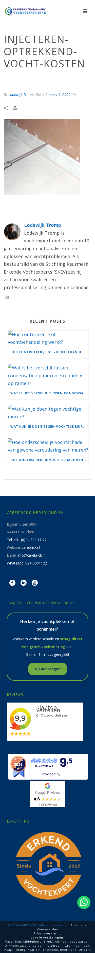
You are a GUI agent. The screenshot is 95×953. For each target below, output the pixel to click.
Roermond (68, 949)
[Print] (17, 108)
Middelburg (32, 941)
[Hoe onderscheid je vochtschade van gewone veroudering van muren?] (48, 446)
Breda (48, 941)
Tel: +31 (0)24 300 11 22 (27, 539)
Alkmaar (61, 941)
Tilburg (19, 949)
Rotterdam (54, 945)
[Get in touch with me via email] (7, 298)
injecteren (25, 77)
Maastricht (13, 941)
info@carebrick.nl (31, 555)
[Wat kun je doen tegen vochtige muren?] (48, 413)
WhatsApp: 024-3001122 (27, 563)
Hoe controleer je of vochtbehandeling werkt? (49, 352)
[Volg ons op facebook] (12, 583)
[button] (83, 902)
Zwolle (25, 945)
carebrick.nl (31, 547)
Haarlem (34, 949)
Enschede (50, 949)
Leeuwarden (80, 941)
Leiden (38, 945)
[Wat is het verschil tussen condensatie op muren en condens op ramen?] (48, 375)
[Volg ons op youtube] (35, 583)
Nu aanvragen (48, 668)
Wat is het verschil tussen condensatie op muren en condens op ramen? (49, 393)
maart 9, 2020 (59, 94)
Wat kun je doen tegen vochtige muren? (49, 426)
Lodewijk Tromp (21, 94)
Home (8, 77)
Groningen (73, 945)
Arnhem (11, 945)
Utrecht (85, 949)
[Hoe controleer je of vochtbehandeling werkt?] (48, 338)
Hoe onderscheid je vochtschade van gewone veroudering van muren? (49, 460)
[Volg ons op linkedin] (24, 583)
